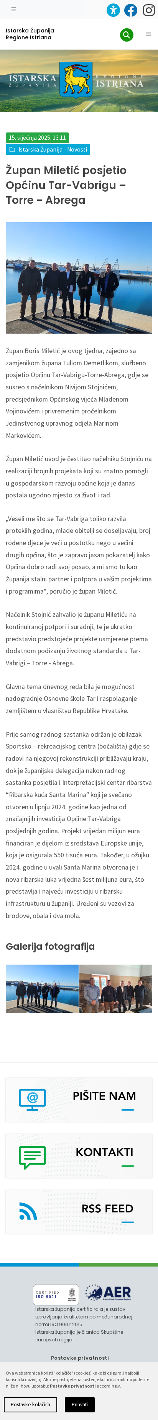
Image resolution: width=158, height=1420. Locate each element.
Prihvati (80, 1404)
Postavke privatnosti (80, 1358)
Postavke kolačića (30, 1404)
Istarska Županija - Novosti (52, 149)
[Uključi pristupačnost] (113, 10)
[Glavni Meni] (148, 34)
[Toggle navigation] (13, 8)
